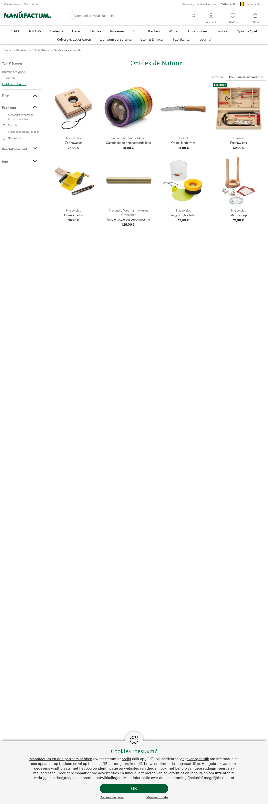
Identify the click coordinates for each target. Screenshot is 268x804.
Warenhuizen (12, 4)
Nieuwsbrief (31, 4)
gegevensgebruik (194, 759)
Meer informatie (157, 797)
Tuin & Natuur (40, 50)
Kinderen (21, 50)
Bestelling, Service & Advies (208, 4)
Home (7, 50)
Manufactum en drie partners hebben (60, 759)
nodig (126, 759)
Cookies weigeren (112, 797)
